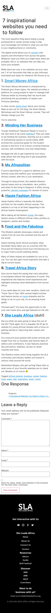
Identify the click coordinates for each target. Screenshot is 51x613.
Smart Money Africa (21, 81)
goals (9, 379)
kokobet (9, 610)
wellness (30, 134)
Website (5, 470)
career (36, 376)
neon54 (42, 610)
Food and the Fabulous (24, 226)
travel (25, 296)
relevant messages (19, 190)
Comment (6, 419)
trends (31, 215)
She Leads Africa (19, 315)
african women (16, 376)
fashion (43, 376)
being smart (21, 106)
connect (34, 52)
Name (4, 450)
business (28, 376)
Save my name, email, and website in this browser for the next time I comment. (24, 484)
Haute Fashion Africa (23, 196)
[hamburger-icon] (47, 8)
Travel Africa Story (20, 268)
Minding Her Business (23, 125)
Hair (15, 379)
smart (31, 379)
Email (4, 460)
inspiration (23, 379)
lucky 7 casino (32, 610)
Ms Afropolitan (17, 165)
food (3, 379)
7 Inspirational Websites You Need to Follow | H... (29, 396)
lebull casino (19, 610)
